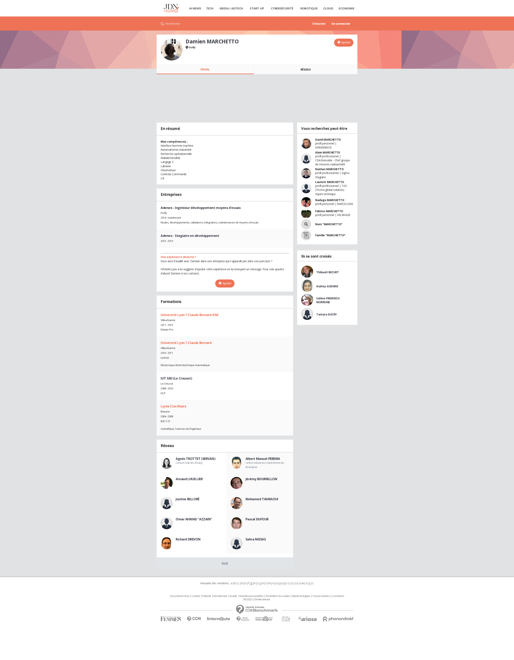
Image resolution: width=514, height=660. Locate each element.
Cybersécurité (282, 8)
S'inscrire (318, 23)
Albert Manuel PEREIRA (263, 458)
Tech (209, 8)
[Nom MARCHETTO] (306, 224)
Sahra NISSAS (256, 539)
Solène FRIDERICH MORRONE (327, 300)
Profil (205, 69)
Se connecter (340, 23)
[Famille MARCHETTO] (306, 235)
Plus (225, 563)
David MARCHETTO (328, 139)
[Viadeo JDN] (285, 618)
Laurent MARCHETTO (329, 182)
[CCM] (194, 618)
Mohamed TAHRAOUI (262, 499)
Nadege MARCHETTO (329, 200)
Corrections (337, 596)
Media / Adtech (231, 8)
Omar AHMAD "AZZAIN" (194, 519)
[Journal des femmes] (171, 618)
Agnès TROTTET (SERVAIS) (195, 458)
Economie (346, 8)
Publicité (206, 596)
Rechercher (172, 23)
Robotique (308, 8)
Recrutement (220, 596)
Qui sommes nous (179, 596)
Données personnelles (251, 596)
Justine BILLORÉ (187, 499)
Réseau (306, 69)
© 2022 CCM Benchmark (257, 599)
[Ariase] (307, 619)
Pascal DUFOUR (257, 519)
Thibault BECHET (327, 272)
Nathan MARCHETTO (329, 169)
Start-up (257, 8)
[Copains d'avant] (264, 618)
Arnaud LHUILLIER (189, 479)
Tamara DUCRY (326, 314)
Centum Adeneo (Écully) (189, 463)
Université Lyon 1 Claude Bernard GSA (189, 315)
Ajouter (345, 42)
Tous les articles (320, 596)
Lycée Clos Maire (173, 406)
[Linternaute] (218, 619)
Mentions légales (301, 596)
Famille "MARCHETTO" (330, 235)
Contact (196, 596)
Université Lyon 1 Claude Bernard (186, 343)
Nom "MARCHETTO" (329, 224)
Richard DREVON (188, 539)
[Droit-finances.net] (242, 618)
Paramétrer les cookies (278, 596)
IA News (195, 8)
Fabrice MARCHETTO (329, 211)
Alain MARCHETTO (327, 152)
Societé (233, 596)
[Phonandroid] (338, 618)
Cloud (328, 8)
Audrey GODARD (327, 286)
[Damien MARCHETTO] (172, 50)
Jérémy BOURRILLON (261, 479)
